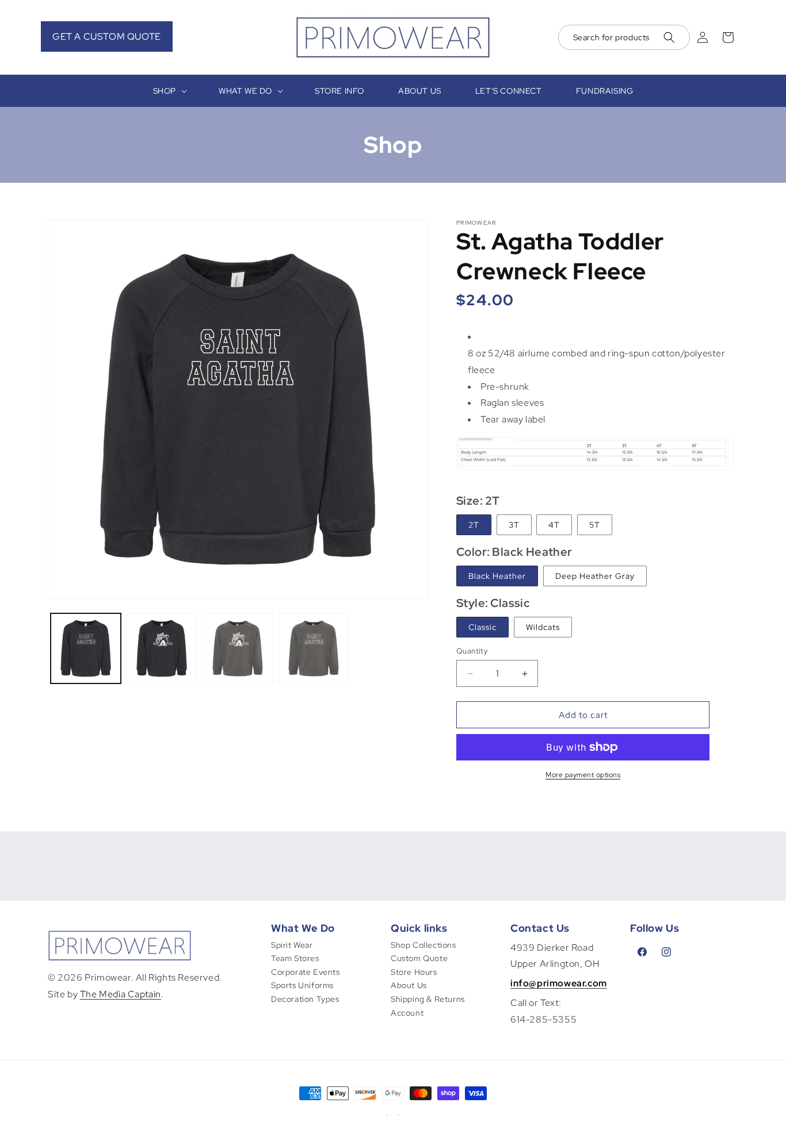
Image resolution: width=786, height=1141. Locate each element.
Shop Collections (423, 945)
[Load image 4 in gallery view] (313, 648)
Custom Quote (419, 958)
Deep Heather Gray (595, 576)
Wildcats (543, 627)
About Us (409, 985)
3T (514, 525)
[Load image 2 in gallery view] (162, 648)
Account (407, 1013)
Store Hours (414, 972)
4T (554, 525)
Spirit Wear (292, 945)
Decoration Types (305, 999)
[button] (624, 37)
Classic (482, 627)
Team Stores (295, 958)
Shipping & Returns (428, 999)
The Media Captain (120, 994)
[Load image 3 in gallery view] (238, 648)
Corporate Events (305, 972)
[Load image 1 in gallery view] (86, 648)
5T (594, 525)
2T (473, 525)
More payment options (582, 774)
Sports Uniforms (302, 985)
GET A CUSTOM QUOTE (106, 36)
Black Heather (497, 576)
